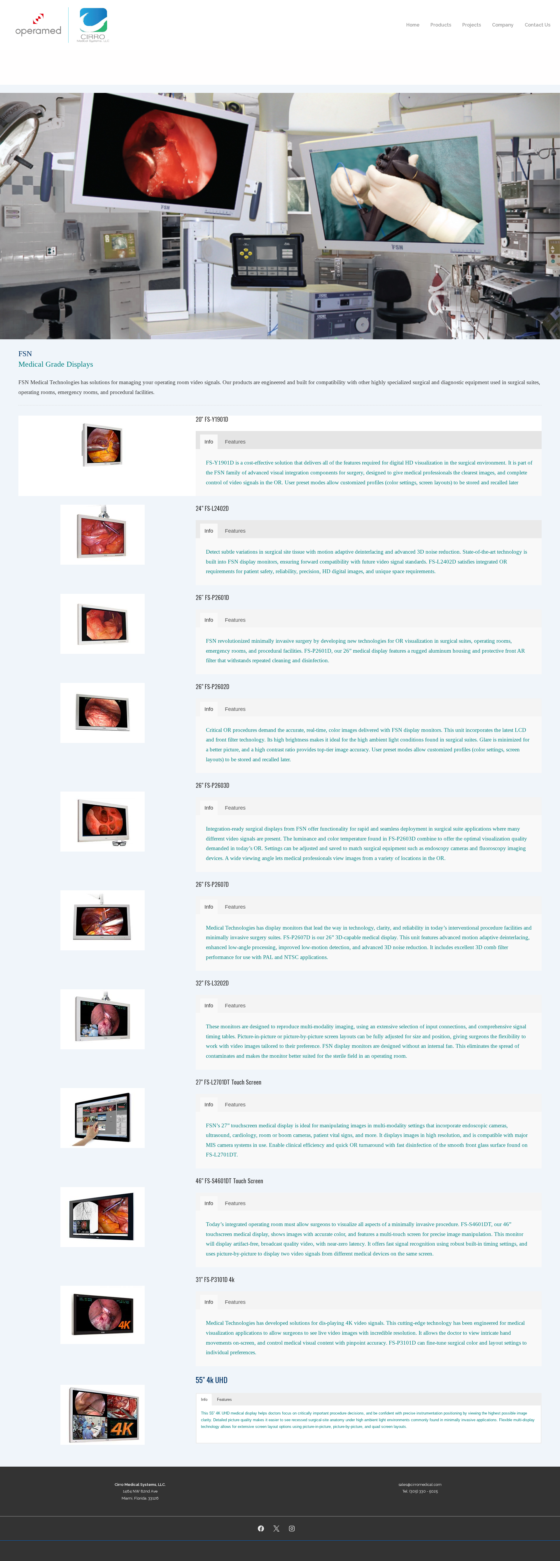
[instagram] (291, 1528)
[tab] (209, 442)
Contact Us (537, 25)
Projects (471, 25)
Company (503, 25)
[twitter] (276, 1528)
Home (412, 25)
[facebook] (261, 1528)
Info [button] (204, 1399)
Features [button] (224, 1399)
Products (440, 25)
